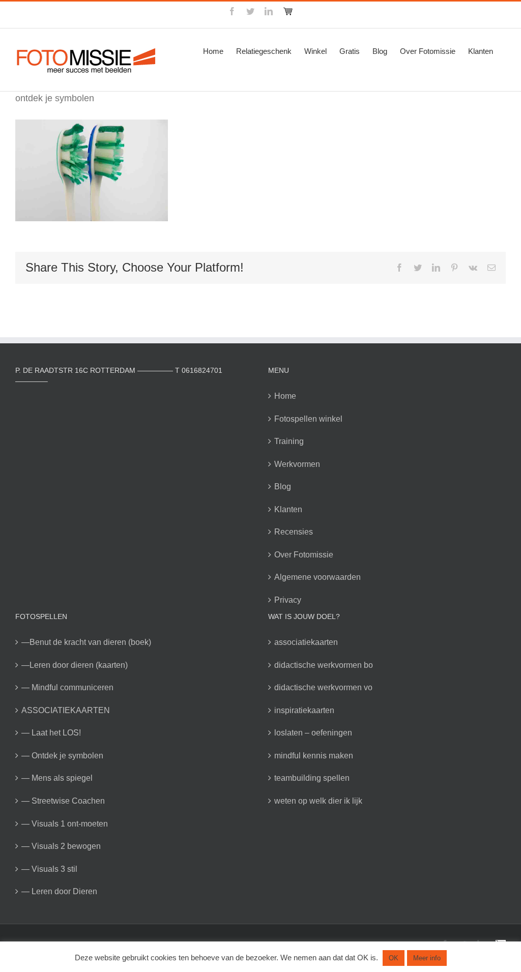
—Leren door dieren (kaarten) (74, 665)
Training (289, 441)
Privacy (287, 600)
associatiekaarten (306, 642)
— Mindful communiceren (67, 687)
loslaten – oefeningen (313, 732)
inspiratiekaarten (304, 710)
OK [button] (393, 958)
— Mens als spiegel (57, 778)
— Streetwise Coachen (63, 801)
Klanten (288, 509)
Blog (282, 486)
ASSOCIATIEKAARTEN (65, 710)
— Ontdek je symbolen (62, 755)
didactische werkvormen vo (323, 687)
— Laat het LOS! (51, 732)
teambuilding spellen (312, 778)
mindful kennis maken (313, 755)
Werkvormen (297, 464)
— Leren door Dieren (59, 891)
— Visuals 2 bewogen (61, 846)
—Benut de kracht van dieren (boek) (86, 642)
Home (285, 396)
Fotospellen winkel (308, 419)
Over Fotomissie (303, 554)
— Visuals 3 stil (49, 869)
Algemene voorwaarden (317, 577)
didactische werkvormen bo (323, 665)
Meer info (427, 958)
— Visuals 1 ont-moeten (64, 823)
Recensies (293, 531)
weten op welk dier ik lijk (318, 801)
